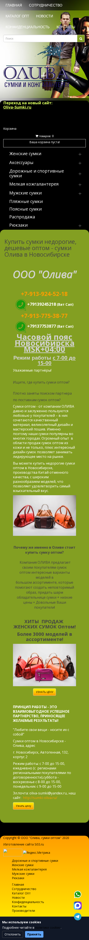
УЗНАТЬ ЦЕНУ (44, 692)
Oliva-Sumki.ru (17, 107)
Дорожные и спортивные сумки (35, 861)
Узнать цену (23, 806)
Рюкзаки (18, 878)
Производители (23, 910)
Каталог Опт (17, 16)
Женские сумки (22, 865)
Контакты (66, 27)
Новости (44, 16)
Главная (14, 5)
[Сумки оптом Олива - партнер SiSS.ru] (12, 852)
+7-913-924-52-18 (44, 294)
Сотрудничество (45, 5)
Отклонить (13, 934)
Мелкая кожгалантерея (29, 869)
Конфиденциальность (28, 27)
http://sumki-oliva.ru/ (40, 797)
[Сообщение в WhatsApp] (78, 894)
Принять (34, 934)
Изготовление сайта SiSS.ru (23, 844)
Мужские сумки (23, 874)
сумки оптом (50, 838)
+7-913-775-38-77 (44, 316)
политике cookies (48, 927)
